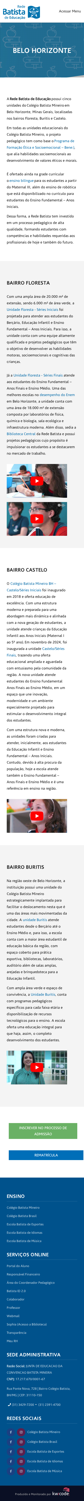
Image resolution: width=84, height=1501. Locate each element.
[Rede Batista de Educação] (21, 10)
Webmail (13, 1316)
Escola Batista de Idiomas (24, 1233)
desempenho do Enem (57, 395)
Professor (13, 1308)
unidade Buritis (35, 920)
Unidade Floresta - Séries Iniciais (32, 310)
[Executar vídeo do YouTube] (37, 481)
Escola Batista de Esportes (25, 1224)
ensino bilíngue (21, 181)
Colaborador (15, 1299)
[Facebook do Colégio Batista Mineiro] (11, 1432)
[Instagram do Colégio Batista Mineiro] (21, 1432)
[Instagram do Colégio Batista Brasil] (21, 1442)
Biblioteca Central (21, 434)
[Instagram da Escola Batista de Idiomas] (21, 1461)
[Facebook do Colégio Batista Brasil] (11, 1442)
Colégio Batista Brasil (21, 1216)
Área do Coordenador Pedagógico (31, 1283)
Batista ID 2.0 (16, 1291)
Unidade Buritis (43, 994)
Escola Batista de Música (24, 1241)
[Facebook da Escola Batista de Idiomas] (11, 1461)
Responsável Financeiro (23, 1274)
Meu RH (12, 1341)
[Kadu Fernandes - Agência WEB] (60, 1494)
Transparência (16, 1333)
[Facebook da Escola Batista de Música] (11, 1471)
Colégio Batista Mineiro (23, 1208)
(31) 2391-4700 (49, 1405)
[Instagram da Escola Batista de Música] (21, 1471)
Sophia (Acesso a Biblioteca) (27, 1324)
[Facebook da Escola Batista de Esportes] (11, 1452)
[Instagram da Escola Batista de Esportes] (21, 1452)
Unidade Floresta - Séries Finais (38, 375)
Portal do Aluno (18, 1266)
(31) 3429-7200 (23, 1405)
